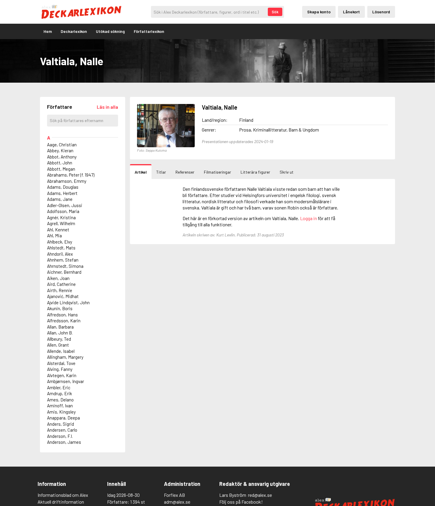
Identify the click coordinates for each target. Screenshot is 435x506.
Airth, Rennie (59, 290)
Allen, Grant (58, 345)
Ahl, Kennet (58, 229)
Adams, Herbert (62, 193)
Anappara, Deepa (63, 417)
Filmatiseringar (217, 171)
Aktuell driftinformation (61, 502)
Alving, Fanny (59, 369)
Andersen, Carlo (62, 430)
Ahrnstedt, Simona (65, 266)
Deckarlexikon (74, 31)
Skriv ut (287, 171)
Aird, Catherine (61, 284)
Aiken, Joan (58, 278)
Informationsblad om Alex (63, 495)
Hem (48, 31)
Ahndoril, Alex (60, 254)
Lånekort (351, 11)
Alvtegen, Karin (61, 375)
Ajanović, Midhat (63, 296)
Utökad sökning (110, 31)
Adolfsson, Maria (63, 211)
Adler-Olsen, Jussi (64, 205)
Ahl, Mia (54, 235)
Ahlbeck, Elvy (59, 241)
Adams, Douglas (62, 187)
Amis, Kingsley (61, 411)
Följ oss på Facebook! (241, 502)
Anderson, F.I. (60, 436)
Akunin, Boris (59, 308)
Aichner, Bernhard (64, 272)
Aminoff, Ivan (60, 405)
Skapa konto (319, 11)
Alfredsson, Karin (63, 320)
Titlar (161, 171)
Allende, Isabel (61, 351)
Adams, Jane (59, 199)
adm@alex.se (177, 502)
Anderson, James (64, 442)
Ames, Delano (60, 399)
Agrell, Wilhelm (61, 223)
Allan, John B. (60, 332)
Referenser (184, 171)
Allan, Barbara (60, 326)
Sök (275, 11)
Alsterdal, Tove (61, 363)
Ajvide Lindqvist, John (68, 302)
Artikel (141, 171)
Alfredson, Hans (62, 314)
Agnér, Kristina (61, 217)
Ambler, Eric (58, 387)
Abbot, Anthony (62, 156)
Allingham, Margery (65, 357)
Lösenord (381, 11)
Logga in (308, 218)
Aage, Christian (62, 144)
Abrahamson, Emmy (66, 181)
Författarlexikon (149, 31)
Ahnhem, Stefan (62, 259)
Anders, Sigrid (60, 424)
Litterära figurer (255, 171)
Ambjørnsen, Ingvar (65, 381)
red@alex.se (260, 495)
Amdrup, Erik (59, 393)
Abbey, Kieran (60, 150)
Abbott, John (59, 162)
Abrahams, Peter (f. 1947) (70, 174)
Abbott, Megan (61, 169)
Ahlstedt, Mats (61, 247)
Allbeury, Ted (59, 339)
